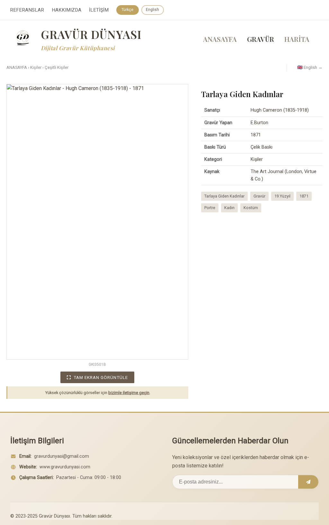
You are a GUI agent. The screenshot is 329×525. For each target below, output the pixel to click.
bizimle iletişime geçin (128, 392)
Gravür (259, 196)
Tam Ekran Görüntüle (101, 377)
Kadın (229, 207)
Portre (209, 207)
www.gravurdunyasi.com (65, 467)
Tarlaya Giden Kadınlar (224, 196)
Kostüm (251, 207)
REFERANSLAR (27, 10)
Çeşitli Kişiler (56, 67)
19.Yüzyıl (282, 196)
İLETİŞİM (99, 10)
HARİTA (296, 38)
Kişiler (35, 67)
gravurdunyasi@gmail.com (61, 456)
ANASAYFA (220, 38)
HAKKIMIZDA (66, 10)
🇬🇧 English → (310, 67)
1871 (303, 196)
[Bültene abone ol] (308, 482)
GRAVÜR (260, 38)
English (152, 9)
